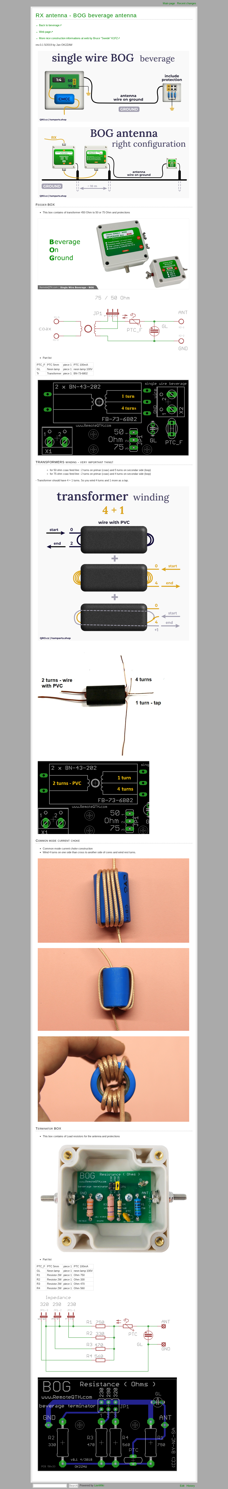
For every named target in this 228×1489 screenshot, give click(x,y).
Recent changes (186, 3)
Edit (182, 1485)
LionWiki (99, 1485)
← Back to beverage (47, 25)
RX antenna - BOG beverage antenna (86, 15)
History (190, 1485)
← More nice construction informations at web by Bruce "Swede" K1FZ (77, 38)
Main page (169, 3)
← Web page (43, 31)
